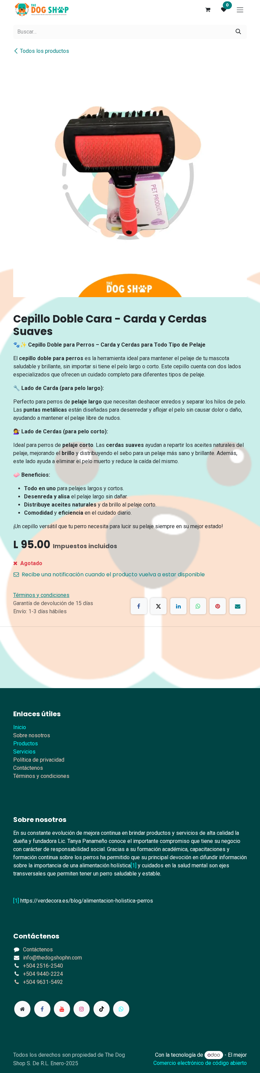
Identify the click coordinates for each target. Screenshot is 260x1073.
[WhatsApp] (198, 606)
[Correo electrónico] (238, 606)
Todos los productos (44, 51)
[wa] (121, 1009)
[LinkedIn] (178, 606)
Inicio (19, 727)
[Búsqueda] (238, 32)
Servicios (24, 751)
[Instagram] (81, 1009)
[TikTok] (101, 1009)
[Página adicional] (22, 1009)
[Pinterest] (218, 606)
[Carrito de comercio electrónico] (207, 9)
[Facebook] (139, 606)
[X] (158, 606)
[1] (133, 865)
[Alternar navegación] (240, 10)
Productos (25, 743)
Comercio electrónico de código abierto (200, 1063)
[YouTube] (62, 1009)
